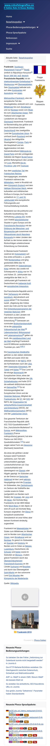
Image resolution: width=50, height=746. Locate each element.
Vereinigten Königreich (17, 367)
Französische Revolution (14, 225)
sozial (6, 300)
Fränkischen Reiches (13, 174)
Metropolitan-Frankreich (14, 98)
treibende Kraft (24, 283)
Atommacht (19, 372)
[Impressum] (18, 43)
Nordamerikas (14, 260)
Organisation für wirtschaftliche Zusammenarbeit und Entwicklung (18, 405)
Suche (9, 49)
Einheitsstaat (25, 81)
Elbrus (28, 512)
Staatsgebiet (13, 87)
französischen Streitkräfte (18, 352)
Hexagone (28, 445)
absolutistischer (21, 220)
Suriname (14, 567)
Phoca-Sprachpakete (16, 32)
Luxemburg (9, 549)
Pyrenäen (27, 482)
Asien (19, 93)
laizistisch (8, 297)
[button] (18, 70)
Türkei (6, 370)
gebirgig (27, 479)
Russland (21, 136)
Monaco (18, 555)
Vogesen (17, 497)
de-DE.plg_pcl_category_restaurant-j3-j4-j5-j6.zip (26, 718)
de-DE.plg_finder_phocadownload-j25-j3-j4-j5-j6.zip (26, 739)
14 (21, 442)
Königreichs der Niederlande (16, 578)
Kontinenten (17, 90)
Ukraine (7, 139)
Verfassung (13, 294)
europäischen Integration (17, 286)
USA (30, 364)
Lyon (9, 163)
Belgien (28, 546)
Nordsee (14, 110)
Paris (26, 142)
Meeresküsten (23, 528)
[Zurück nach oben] (45, 741)
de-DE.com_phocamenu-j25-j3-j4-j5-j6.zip (26, 724)
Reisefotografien (14, 22)
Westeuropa (9, 84)
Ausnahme (8, 93)
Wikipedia (14, 583)
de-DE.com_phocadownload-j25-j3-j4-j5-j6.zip (25, 732)
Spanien (10, 543)
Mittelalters (9, 182)
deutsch (25, 75)
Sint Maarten (14, 575)
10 (21, 346)
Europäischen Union (20, 133)
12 (20, 369)
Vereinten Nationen (12, 396)
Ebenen (22, 470)
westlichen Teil (18, 171)
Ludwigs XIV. (19, 217)
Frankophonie (10, 399)
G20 (28, 399)
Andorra (21, 543)
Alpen (9, 500)
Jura (27, 497)
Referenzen (11, 38)
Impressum (11, 43)
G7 (21, 399)
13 (18, 387)
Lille (14, 166)
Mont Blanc (14, 506)
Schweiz (7, 552)
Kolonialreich (20, 254)
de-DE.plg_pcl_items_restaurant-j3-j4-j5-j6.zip (25, 712)
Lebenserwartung (15, 335)
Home (9, 16)
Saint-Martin (9, 572)
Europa (20, 142)
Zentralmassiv (27, 485)
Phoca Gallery (40, 640)
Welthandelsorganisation (14, 411)
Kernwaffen (12, 387)
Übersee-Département (13, 561)
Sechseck (9, 122)
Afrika (20, 272)
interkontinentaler (11, 81)
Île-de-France (27, 157)
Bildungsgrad (24, 332)
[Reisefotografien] (23, 21)
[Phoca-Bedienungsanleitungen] (37, 27)
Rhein (30, 110)
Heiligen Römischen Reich (15, 188)
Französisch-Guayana (13, 564)
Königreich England (16, 185)
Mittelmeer (8, 107)
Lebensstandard (11, 332)
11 (23, 346)
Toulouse (24, 166)
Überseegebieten (25, 84)
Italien (16, 370)
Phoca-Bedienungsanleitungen (21, 27)
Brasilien (26, 567)
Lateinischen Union (19, 414)
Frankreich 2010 (24, 632)
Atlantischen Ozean (19, 113)
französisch (10, 70)
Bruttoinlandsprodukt (23, 323)
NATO (23, 361)
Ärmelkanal (26, 107)
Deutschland (9, 130)
